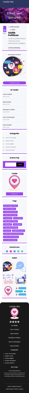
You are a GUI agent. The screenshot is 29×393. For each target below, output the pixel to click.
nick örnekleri (17, 224)
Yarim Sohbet (7, 94)
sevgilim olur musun (18, 230)
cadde (13, 29)
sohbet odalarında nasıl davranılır (13, 234)
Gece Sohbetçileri (9, 117)
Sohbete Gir (14, 194)
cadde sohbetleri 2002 (10, 212)
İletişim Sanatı (10, 141)
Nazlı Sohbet (7, 102)
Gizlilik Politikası (13, 34)
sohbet (9, 386)
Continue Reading (14, 48)
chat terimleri (18, 218)
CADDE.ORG (8, 2)
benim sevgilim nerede (10, 205)
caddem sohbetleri (9, 209)
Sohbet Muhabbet (11, 147)
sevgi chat (7, 230)
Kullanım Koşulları (18, 389)
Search (20, 164)
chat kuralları (7, 218)
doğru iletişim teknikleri (10, 221)
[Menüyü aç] (15, 5)
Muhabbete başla (14, 83)
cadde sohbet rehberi (10, 215)
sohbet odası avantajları (11, 237)
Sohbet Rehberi (10, 150)
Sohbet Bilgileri (14, 27)
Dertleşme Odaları (9, 109)
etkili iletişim (7, 224)
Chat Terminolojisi (11, 138)
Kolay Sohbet (7, 125)
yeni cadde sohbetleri (10, 240)
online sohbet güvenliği (10, 227)
